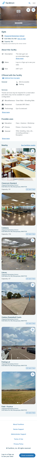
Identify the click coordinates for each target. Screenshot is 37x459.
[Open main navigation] (34, 3)
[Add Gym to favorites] (33, 10)
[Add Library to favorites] (33, 240)
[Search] (29, 3)
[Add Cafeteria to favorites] (33, 196)
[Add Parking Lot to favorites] (33, 330)
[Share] (28, 10)
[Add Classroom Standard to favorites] (33, 151)
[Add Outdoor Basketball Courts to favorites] (33, 285)
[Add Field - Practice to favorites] (33, 374)
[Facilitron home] (8, 5)
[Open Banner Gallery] (18, 17)
